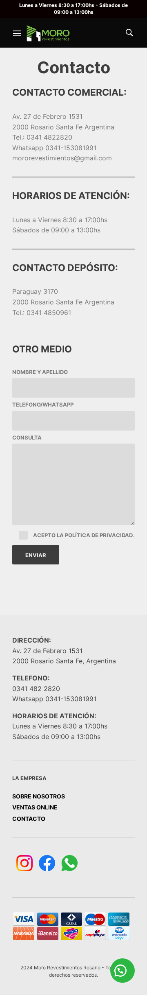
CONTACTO (28, 818)
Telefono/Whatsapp (43, 404)
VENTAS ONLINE (35, 807)
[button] (122, 970)
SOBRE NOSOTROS (38, 796)
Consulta (27, 437)
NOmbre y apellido (40, 372)
